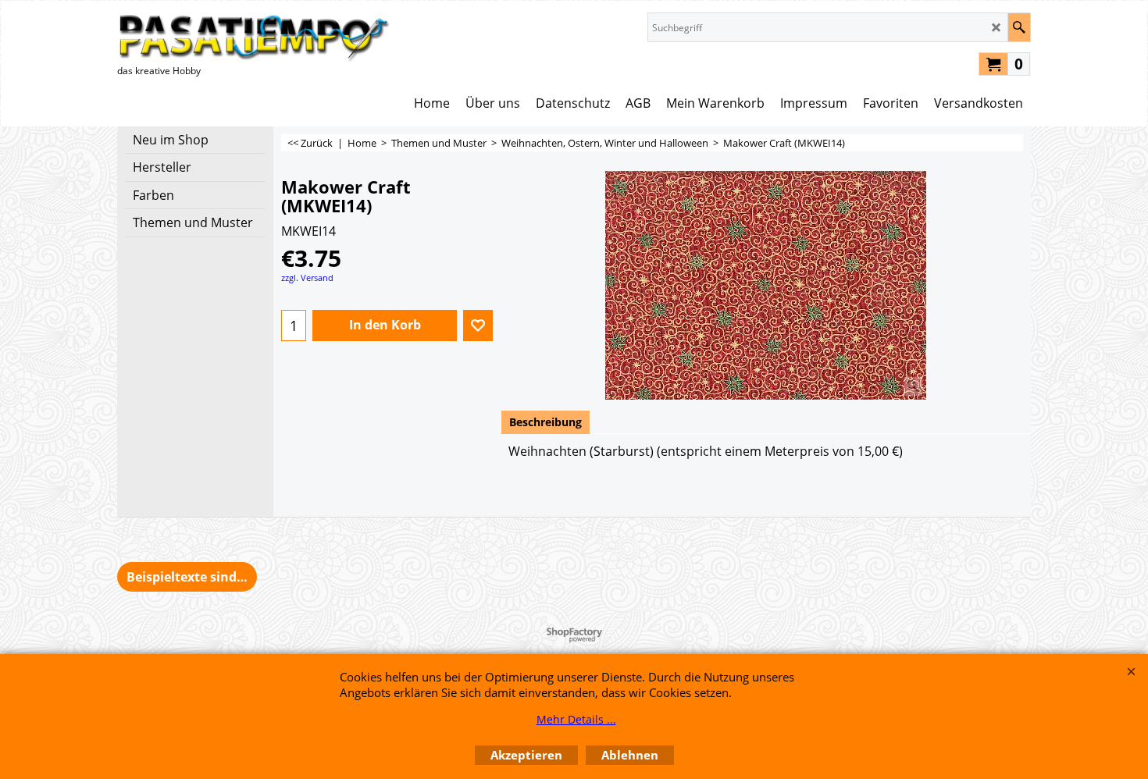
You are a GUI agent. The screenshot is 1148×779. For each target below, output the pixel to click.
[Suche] (1018, 27)
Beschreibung (545, 421)
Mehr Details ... (576, 719)
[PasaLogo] (253, 37)
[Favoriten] (478, 325)
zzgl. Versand (307, 277)
